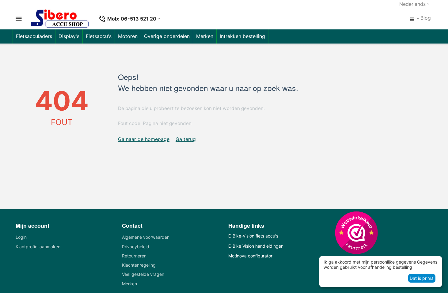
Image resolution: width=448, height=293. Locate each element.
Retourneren (134, 255)
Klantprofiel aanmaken (38, 246)
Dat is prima (422, 278)
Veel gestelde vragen (143, 274)
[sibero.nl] (60, 18)
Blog (425, 18)
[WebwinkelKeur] (356, 232)
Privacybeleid (135, 246)
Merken (129, 283)
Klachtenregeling (139, 265)
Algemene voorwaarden (145, 237)
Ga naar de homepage (143, 139)
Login (21, 237)
